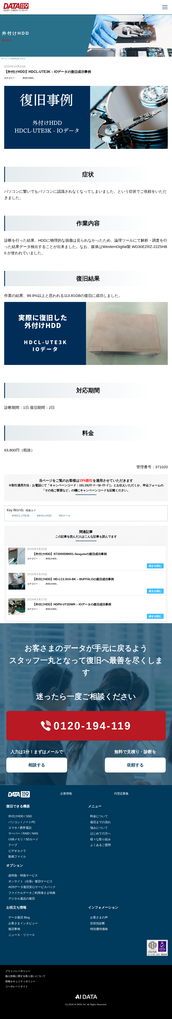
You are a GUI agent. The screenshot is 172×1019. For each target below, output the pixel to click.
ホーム (4, 59)
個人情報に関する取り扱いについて (25, 976)
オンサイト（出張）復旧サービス (30, 881)
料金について (99, 816)
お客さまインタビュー (23, 923)
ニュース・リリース (21, 934)
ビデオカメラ (17, 850)
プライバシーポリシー (17, 971)
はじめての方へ (100, 833)
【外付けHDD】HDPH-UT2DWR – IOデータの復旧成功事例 (72, 604)
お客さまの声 (99, 917)
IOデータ (65, 515)
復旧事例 (14, 929)
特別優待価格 (99, 929)
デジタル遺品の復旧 (21, 898)
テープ (12, 845)
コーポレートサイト (16, 986)
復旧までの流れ (100, 822)
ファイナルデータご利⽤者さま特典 (31, 892)
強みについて (99, 827)
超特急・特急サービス (23, 875)
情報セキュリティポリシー (20, 981)
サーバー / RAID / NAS (23, 833)
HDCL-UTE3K (21, 515)
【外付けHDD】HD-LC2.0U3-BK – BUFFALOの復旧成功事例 (73, 579)
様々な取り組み (100, 839)
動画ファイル (17, 856)
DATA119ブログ (18, 59)
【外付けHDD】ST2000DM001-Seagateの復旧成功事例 (70, 554)
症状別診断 (97, 923)
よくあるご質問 (100, 845)
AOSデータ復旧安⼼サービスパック (32, 887)
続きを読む (155, 565)
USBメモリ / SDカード (23, 839)
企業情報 (66, 793)
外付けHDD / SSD (20, 816)
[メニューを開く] (165, 7)
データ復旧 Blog (19, 917)
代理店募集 (121, 793)
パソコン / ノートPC (21, 822)
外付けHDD (28, 78)
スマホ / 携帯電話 (19, 827)
